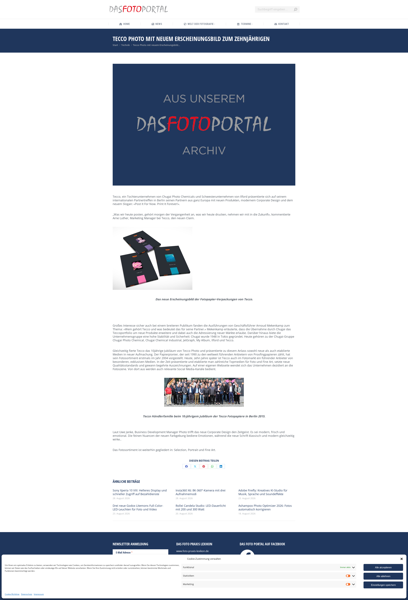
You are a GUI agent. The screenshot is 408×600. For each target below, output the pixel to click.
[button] (401, 558)
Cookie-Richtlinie (12, 594)
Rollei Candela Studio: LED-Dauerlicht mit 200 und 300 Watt (201, 507)
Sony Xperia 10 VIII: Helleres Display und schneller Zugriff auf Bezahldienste (140, 492)
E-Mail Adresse (124, 552)
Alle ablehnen (383, 576)
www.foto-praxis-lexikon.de (192, 551)
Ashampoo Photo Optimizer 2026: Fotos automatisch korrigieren (265, 507)
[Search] (295, 9)
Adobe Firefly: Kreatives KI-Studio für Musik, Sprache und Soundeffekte (262, 492)
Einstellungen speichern (383, 585)
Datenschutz (26, 594)
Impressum (39, 594)
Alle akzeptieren (383, 567)
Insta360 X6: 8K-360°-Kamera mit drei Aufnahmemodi (201, 492)
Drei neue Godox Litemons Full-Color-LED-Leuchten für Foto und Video (138, 507)
